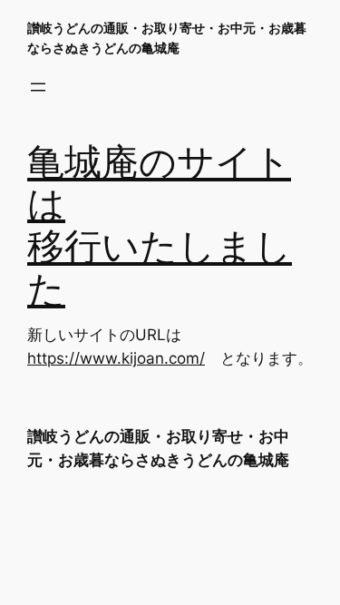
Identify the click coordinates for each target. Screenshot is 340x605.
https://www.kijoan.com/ (116, 358)
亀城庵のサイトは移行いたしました (159, 227)
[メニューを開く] (38, 87)
